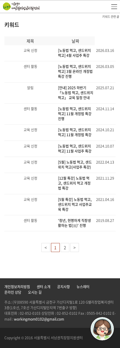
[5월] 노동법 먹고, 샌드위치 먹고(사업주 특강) (75, 165)
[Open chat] (102, 328)
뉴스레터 (83, 286)
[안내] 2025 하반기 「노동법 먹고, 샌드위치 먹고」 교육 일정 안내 (75, 92)
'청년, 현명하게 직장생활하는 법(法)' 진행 (74, 223)
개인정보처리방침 (17, 286)
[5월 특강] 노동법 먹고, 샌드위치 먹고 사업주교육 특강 (75, 204)
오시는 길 (35, 292)
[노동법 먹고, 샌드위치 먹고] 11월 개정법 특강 (74, 132)
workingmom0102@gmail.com (39, 319)
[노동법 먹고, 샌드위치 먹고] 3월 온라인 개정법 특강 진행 (75, 71)
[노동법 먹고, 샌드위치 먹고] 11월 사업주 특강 (74, 149)
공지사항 (63, 286)
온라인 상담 (12, 292)
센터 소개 (43, 286)
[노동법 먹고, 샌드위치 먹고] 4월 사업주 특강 (74, 53)
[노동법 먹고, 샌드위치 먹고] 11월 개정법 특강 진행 (74, 113)
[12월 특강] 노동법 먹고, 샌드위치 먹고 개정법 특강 (74, 183)
